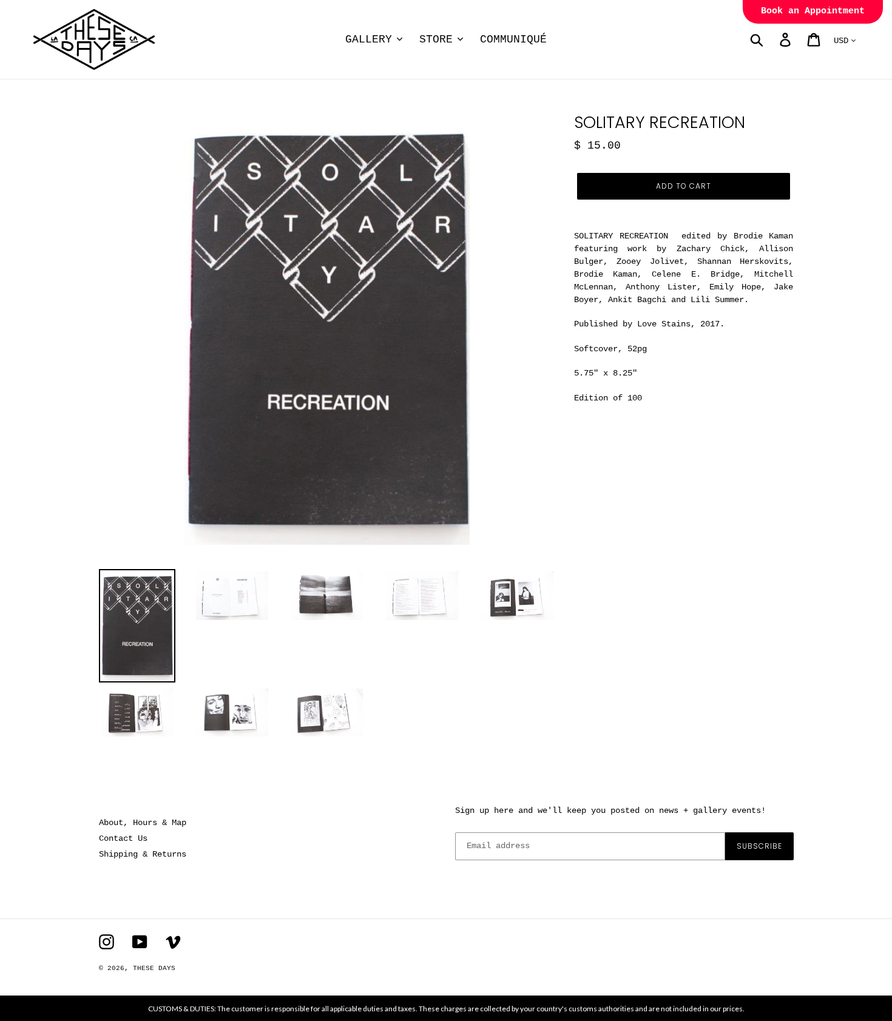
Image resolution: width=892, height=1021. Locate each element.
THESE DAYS (154, 968)
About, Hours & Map (142, 822)
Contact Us (123, 838)
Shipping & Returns (142, 854)
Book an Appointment (813, 11)
